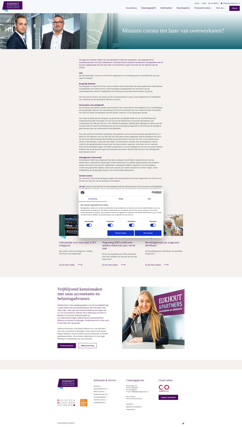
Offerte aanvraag (87, 346)
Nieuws (197, 3)
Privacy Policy (130, 409)
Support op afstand (168, 397)
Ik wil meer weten (67, 265)
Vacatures (97, 386)
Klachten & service (99, 400)
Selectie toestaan (120, 233)
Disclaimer (129, 404)
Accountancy (131, 8)
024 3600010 (215, 3)
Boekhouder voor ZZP (100, 394)
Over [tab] (149, 199)
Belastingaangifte (148, 8)
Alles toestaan (148, 233)
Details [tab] (121, 199)
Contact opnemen (66, 346)
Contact (204, 3)
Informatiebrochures (100, 389)
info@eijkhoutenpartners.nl (231, 3)
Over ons (219, 8)
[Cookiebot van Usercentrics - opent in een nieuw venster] (153, 192)
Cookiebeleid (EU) (99, 402)
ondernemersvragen (68, 318)
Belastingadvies (183, 8)
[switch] (110, 225)
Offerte (234, 8)
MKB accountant (99, 391)
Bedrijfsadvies (166, 8)
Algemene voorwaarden (133, 407)
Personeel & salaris (202, 8)
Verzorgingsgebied (100, 397)
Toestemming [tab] (92, 199)
